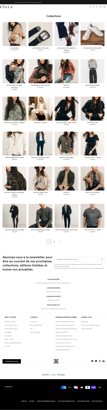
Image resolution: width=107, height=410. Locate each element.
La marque (33, 322)
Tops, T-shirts (9, 339)
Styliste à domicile (61, 332)
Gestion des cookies (83, 401)
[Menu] (104, 6)
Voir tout (7, 346)
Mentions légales (97, 401)
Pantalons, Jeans (10, 322)
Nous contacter (35, 332)
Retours (31, 401)
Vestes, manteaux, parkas (13, 343)
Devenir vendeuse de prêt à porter (66, 329)
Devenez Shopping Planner (64, 336)
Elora (10, 387)
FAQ (31, 329)
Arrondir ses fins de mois (63, 343)
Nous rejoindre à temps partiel (65, 346)
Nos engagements (36, 325)
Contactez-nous (11, 361)
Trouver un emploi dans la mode (66, 339)
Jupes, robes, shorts (11, 325)
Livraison (24, 401)
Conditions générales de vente (46, 401)
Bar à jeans (8, 336)
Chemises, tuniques (11, 329)
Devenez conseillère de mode (65, 322)
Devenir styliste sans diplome (65, 325)
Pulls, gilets (8, 332)
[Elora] (6, 6)
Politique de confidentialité (66, 401)
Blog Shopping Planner (63, 350)
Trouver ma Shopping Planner (90, 325)
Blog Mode (84, 322)
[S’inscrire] (102, 259)
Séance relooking (86, 329)
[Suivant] (59, 242)
